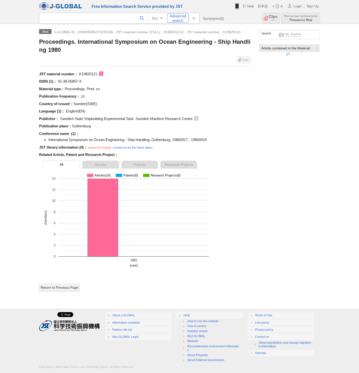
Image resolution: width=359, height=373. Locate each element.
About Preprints (197, 355)
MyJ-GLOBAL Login (125, 337)
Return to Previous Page (59, 287)
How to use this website (203, 321)
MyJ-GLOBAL (196, 336)
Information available (126, 322)
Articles (100, 164)
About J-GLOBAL (123, 315)
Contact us (262, 337)
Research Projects (179, 164)
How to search (196, 326)
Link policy (262, 322)
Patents (140, 164)
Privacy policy (264, 329)
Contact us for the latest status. (133, 147)
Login (297, 6)
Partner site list (122, 329)
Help (250, 6)
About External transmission (205, 360)
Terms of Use (263, 315)
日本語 (263, 6)
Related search (197, 331)
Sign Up (312, 6)
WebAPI (192, 341)
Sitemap (260, 353)
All (61, 164)
